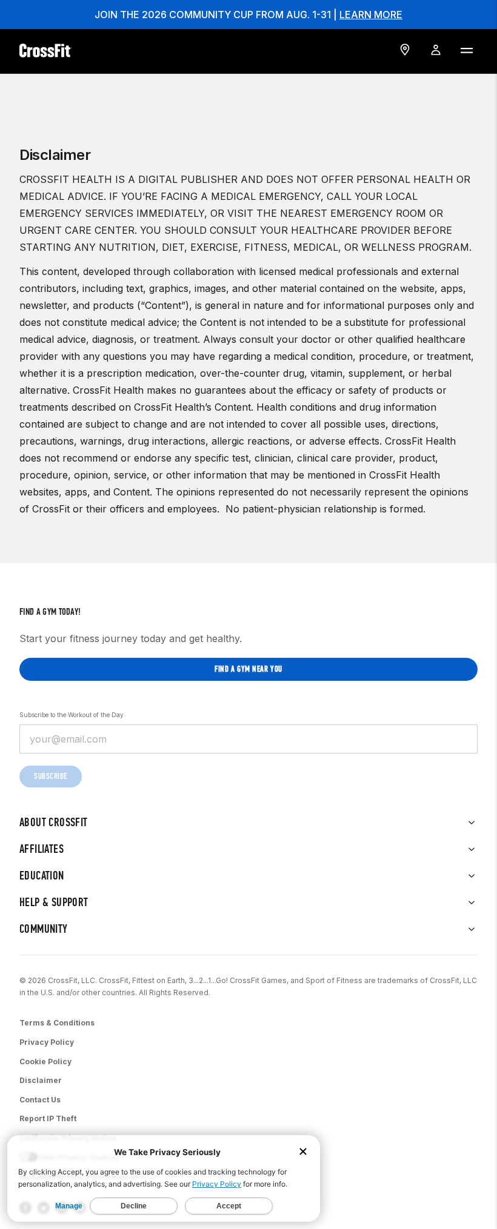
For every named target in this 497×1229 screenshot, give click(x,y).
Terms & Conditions (57, 1022)
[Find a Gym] (405, 50)
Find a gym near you (248, 669)
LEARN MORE (370, 14)
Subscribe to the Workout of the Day (71, 714)
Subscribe (50, 776)
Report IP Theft (47, 1118)
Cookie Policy (45, 1061)
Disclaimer (40, 1080)
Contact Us (40, 1099)
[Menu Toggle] (466, 49)
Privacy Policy (46, 1042)
